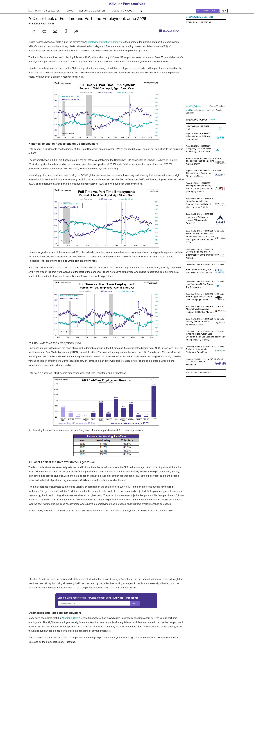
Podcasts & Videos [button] (122, 10)
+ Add (188, 110)
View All (212, 120)
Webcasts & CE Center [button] (92, 10)
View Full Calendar (194, 106)
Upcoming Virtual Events (198, 127)
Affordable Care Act (72, 617)
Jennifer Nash (39, 23)
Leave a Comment (171, 31)
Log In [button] (223, 11)
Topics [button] (70, 10)
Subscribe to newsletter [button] (207, 11)
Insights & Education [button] (47, 10)
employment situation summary (104, 41)
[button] (34, 31)
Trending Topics (197, 119)
